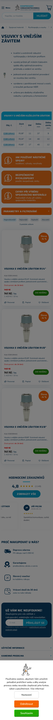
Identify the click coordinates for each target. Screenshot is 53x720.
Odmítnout (26, 704)
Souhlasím (26, 713)
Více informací (37, 688)
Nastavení (26, 694)
